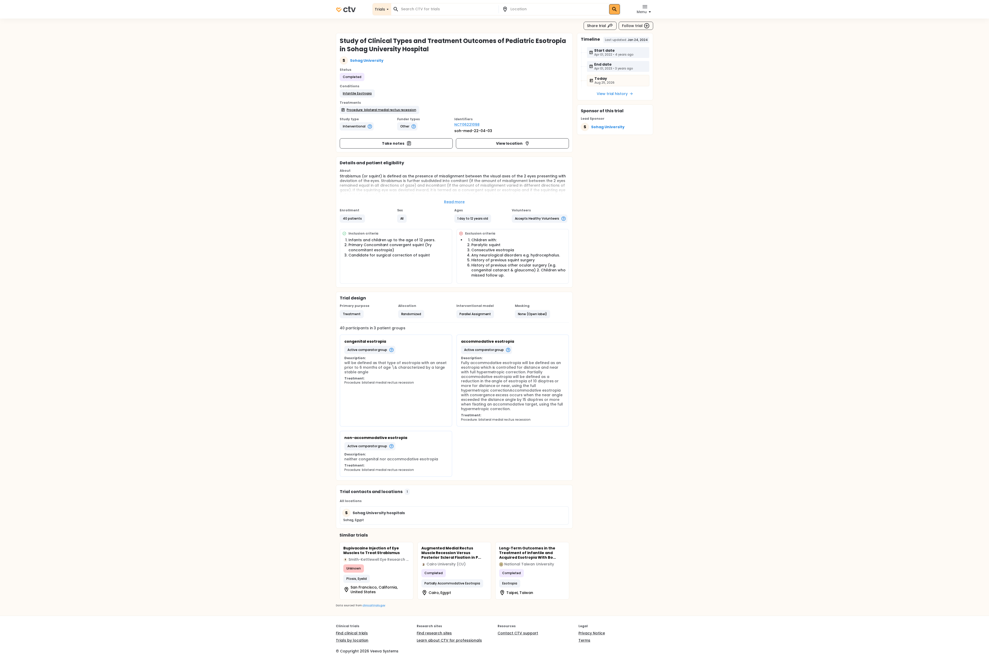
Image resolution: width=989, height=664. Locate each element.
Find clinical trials (352, 633)
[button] (357, 93)
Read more (454, 202)
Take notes (393, 143)
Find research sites (434, 633)
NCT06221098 (467, 124)
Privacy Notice (591, 633)
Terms (584, 640)
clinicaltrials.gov (373, 605)
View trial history (612, 93)
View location (509, 143)
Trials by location (352, 640)
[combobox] (448, 9)
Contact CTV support (518, 633)
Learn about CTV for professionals (449, 640)
